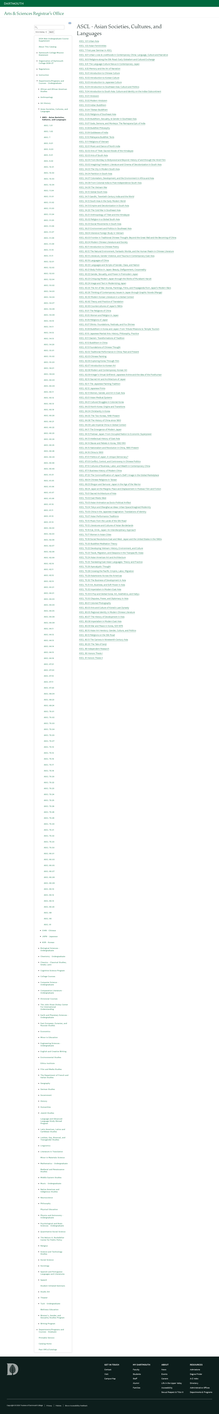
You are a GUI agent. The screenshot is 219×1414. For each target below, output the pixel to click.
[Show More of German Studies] (39, 1089)
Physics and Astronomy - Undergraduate (51, 1216)
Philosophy (45, 1203)
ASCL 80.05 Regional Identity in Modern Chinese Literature (107, 612)
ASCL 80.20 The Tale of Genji (93, 644)
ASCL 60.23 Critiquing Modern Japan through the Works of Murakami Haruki (115, 278)
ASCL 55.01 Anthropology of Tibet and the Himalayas (104, 214)
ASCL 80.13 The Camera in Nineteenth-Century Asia (103, 639)
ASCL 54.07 (49, 303)
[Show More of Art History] (39, 103)
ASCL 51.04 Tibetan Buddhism (93, 109)
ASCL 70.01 (49, 711)
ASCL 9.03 (48, 149)
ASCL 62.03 (49, 534)
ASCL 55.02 (49, 356)
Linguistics (45, 1145)
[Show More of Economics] (39, 1031)
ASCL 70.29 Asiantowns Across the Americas (100, 575)
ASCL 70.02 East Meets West (92, 497)
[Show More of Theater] (39, 1298)
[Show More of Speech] (39, 1280)
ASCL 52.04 (49, 279)
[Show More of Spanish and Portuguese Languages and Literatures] (39, 1272)
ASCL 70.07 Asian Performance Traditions (99, 516)
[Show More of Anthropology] (39, 97)
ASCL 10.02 (49, 173)
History (43, 1101)
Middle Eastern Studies (51, 1177)
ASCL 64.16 (49, 658)
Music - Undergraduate (50, 1183)
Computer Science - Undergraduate (49, 983)
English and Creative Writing (53, 1051)
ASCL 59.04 (49, 374)
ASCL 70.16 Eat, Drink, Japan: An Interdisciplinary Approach (107, 529)
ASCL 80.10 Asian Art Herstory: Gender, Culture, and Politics (107, 630)
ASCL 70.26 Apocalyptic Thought (95, 566)
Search (51, 32)
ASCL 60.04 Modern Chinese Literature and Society (103, 242)
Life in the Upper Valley (171, 1383)
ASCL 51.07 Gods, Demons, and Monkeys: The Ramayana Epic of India (112, 123)
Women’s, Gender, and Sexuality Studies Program (52, 1316)
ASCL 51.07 (49, 232)
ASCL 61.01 (49, 475)
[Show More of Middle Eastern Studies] (39, 1177)
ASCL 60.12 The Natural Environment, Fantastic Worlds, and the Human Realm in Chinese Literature (126, 251)
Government (46, 1095)
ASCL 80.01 (49, 853)
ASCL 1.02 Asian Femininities (92, 45)
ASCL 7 (47, 137)
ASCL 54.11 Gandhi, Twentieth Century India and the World (106, 196)
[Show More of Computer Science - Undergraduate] (39, 982)
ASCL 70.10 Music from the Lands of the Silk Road (102, 520)
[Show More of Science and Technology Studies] (39, 1252)
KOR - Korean (48, 942)
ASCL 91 (47, 924)
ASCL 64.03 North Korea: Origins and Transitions (102, 406)
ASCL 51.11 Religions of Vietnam (94, 141)
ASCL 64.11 (49, 628)
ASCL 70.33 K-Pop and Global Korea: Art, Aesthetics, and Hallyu (109, 593)
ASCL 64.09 (49, 623)
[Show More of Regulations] (37, 69)
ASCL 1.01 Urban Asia (89, 41)
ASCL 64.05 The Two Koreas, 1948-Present (99, 415)
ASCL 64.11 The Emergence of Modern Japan (100, 429)
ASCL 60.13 (49, 403)
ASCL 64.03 (49, 599)
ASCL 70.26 (49, 806)
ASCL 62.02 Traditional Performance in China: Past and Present (109, 351)
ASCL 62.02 (49, 528)
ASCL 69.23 (49, 699)
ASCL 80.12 (49, 895)
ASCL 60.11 (49, 392)
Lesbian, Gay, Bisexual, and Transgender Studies (52, 1138)
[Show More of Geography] (39, 1083)
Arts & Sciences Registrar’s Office (34, 13)
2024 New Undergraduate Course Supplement (54, 39)
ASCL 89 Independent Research (94, 648)
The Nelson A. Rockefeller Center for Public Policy (52, 1238)
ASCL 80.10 (49, 889)
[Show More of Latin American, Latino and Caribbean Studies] (39, 1129)
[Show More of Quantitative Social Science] (39, 1232)
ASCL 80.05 (49, 865)
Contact (107, 1369)
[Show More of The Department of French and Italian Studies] (39, 1075)
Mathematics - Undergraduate (54, 1163)
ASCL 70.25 (49, 800)
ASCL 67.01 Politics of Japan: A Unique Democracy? (103, 456)
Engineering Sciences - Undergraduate (50, 1044)
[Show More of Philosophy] (39, 1203)
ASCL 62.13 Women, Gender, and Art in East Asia (102, 392)
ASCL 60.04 (49, 386)
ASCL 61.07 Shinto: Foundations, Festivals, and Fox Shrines (107, 324)
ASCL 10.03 (49, 179)
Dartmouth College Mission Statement (51, 54)
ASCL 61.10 (49, 504)
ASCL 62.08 (49, 551)
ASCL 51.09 (49, 244)
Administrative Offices (199, 1387)
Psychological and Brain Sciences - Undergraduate (52, 1224)
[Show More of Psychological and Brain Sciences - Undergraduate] (39, 1223)
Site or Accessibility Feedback (76, 1406)
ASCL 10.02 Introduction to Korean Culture (99, 77)
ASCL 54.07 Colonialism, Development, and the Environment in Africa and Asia (116, 178)
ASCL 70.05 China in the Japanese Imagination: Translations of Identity (112, 511)
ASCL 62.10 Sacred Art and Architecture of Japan (102, 379)
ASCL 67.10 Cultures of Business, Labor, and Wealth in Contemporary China (114, 465)
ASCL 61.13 (49, 522)
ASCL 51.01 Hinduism (89, 95)
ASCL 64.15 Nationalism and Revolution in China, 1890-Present (109, 447)
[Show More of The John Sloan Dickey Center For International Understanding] (39, 1005)
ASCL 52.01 (49, 261)
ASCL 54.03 (49, 291)
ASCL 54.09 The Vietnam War (93, 187)
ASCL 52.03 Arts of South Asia (93, 155)
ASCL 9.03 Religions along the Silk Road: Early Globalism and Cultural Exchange (117, 59)
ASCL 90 (48, 918)
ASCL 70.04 (49, 729)
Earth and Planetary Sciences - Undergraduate (54, 1016)
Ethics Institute (47, 1063)
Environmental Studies (50, 1057)
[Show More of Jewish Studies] (39, 1113)
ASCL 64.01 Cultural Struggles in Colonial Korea (101, 402)
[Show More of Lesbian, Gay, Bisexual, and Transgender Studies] (39, 1137)
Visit (106, 1374)
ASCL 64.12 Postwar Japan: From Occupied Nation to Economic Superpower (115, 434)
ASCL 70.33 (49, 842)
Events (164, 1374)
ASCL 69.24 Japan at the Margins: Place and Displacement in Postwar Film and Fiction (120, 488)
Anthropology (46, 97)
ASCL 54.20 (49, 344)
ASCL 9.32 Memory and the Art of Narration (99, 68)
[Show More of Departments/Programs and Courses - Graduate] (37, 1329)
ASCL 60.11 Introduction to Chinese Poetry (99, 246)
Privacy (49, 1406)
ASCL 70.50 (49, 847)
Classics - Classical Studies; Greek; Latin (53, 963)
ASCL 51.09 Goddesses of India (93, 132)
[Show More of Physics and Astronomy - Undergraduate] (39, 1215)
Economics (45, 1031)
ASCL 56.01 (49, 368)
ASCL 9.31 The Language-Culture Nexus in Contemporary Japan (109, 63)
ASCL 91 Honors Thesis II (91, 657)
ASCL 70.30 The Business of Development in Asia (102, 580)
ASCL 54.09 (49, 315)
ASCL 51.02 (49, 202)
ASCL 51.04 (49, 214)
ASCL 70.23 (49, 788)
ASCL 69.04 (49, 694)
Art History (45, 103)
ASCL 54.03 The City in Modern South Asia (99, 169)
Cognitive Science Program (52, 970)
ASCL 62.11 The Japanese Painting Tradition (99, 383)
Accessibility (166, 1387)
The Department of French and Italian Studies (54, 1076)
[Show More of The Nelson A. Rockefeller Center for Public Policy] (39, 1238)
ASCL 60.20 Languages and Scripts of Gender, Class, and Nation (109, 264)
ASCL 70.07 (49, 741)
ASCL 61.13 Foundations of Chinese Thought (99, 347)
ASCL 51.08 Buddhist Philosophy (94, 127)
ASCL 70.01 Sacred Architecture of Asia (97, 493)
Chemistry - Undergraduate (52, 956)
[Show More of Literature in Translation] (39, 1152)
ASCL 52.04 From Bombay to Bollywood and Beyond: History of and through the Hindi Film (122, 159)
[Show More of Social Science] (39, 1260)
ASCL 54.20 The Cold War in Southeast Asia (100, 210)
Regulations (44, 69)
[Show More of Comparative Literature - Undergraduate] (39, 990)
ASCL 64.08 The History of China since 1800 (100, 420)
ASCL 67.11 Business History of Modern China (100, 470)
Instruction (44, 75)
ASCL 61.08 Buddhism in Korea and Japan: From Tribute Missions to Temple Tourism (119, 328)
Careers (164, 1378)
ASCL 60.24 (49, 439)
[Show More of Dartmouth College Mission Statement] (37, 53)
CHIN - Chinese (49, 930)
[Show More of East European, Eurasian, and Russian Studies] (39, 1023)
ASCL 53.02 (49, 285)
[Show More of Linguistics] (39, 1146)
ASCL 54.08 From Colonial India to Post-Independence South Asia (110, 182)
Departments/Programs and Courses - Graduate (51, 1330)
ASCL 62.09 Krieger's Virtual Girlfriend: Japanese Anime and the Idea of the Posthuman (120, 374)
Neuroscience (46, 1197)
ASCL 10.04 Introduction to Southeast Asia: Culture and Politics (109, 86)
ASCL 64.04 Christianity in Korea (94, 411)
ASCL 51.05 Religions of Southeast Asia (97, 114)
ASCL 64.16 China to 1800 (91, 452)
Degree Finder (196, 1374)
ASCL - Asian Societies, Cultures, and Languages (54, 118)
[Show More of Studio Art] (39, 1292)
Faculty (136, 1369)
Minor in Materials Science (52, 1157)
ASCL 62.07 (49, 546)
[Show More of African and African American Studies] (39, 89)
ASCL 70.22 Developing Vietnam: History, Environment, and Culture (111, 548)
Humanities (45, 1107)
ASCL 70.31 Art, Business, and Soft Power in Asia (102, 584)
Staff (135, 1378)
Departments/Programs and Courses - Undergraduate (51, 82)
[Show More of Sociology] (39, 1266)
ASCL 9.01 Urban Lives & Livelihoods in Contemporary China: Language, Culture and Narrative (123, 54)
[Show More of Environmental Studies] (39, 1057)
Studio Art (45, 1292)
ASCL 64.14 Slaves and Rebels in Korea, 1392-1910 (102, 443)
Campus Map (110, 1378)
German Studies (47, 1089)
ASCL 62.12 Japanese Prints (92, 388)
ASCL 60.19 (49, 409)
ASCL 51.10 (49, 250)
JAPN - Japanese (50, 936)
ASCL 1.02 (48, 131)
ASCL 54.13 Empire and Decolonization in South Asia (104, 205)
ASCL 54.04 (49, 297)
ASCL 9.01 (48, 143)
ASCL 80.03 (49, 859)
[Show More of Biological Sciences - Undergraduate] (39, 948)
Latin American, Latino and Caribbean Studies (52, 1130)
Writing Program (47, 1323)
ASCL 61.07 (49, 492)
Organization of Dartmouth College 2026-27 (51, 62)
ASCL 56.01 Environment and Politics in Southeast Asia (105, 228)
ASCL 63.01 (49, 587)
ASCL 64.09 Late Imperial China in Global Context (102, 424)
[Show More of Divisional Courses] (39, 999)
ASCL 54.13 (49, 338)
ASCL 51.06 (49, 226)
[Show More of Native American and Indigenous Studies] (39, 1189)
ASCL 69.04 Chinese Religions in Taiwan (98, 479)
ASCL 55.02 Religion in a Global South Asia (99, 219)
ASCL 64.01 (49, 593)
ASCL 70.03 (49, 723)
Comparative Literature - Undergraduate (51, 991)
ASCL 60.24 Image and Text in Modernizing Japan (102, 283)
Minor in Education (49, 1037)
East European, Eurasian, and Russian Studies (53, 1024)
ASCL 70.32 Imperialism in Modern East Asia (100, 589)
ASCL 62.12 (49, 575)
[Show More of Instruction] (37, 75)
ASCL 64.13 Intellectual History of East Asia (99, 438)
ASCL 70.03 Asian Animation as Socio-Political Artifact (105, 502)
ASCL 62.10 (49, 563)
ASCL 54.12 (49, 332)
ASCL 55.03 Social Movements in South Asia (100, 223)
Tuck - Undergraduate (50, 1303)
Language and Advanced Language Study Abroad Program (51, 1121)
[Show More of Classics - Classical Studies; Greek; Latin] (39, 962)
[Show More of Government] (39, 1095)
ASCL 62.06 (49, 540)
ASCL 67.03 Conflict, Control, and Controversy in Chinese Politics (110, 461)
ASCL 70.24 (49, 794)
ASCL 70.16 (49, 759)
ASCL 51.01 (49, 196)
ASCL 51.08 (49, 238)
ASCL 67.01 (49, 664)
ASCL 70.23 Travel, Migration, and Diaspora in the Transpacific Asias (111, 552)
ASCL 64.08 (49, 617)
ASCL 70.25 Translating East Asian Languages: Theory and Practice (111, 561)
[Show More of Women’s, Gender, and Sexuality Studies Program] (39, 1315)
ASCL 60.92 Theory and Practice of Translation (101, 301)
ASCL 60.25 (49, 445)
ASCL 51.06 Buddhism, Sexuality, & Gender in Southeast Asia (108, 118)
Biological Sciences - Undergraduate (50, 949)
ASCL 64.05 (49, 611)
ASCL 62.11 (48, 569)
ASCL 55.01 (49, 350)
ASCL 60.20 (49, 415)
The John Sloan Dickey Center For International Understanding (54, 1006)
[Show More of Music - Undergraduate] (39, 1183)
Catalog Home (45, 1344)
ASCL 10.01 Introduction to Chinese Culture (99, 73)
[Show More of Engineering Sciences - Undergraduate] (39, 1043)
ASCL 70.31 (49, 830)
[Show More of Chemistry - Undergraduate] (39, 956)
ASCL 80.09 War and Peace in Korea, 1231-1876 (101, 625)
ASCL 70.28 (49, 812)
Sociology (44, 1266)
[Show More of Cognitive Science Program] (39, 971)
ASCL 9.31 (48, 155)
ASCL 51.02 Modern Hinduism (93, 100)
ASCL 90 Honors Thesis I (91, 653)
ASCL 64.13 (49, 640)
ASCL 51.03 (49, 208)
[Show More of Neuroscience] (39, 1198)
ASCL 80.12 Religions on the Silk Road (97, 635)
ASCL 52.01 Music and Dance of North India (99, 146)
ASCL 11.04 (49, 190)
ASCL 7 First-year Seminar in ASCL (95, 50)
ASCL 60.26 (49, 451)
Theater (44, 1297)
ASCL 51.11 (48, 256)
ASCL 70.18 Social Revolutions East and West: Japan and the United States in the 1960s (120, 539)
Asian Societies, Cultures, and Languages (54, 110)
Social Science (47, 1260)
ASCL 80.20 (49, 907)
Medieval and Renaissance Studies (52, 1170)
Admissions (195, 1369)
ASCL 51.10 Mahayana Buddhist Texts (96, 137)
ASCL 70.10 (49, 747)
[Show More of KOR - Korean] (40, 942)
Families (136, 1387)
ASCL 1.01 (48, 125)
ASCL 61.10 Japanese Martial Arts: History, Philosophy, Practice (109, 333)
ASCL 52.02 (49, 267)
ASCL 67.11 (48, 682)
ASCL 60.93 (49, 469)
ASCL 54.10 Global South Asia (93, 191)
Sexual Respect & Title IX (172, 1392)
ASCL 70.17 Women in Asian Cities (95, 534)
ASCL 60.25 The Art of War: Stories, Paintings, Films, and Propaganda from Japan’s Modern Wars (125, 287)
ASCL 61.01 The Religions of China (95, 310)
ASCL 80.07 (49, 871)
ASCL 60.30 (49, 457)
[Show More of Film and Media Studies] (39, 1069)
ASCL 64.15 (49, 652)
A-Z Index (194, 1378)
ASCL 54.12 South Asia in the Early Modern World (102, 201)
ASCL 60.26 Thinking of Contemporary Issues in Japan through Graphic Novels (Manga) (120, 292)
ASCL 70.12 (49, 753)
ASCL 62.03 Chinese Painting (92, 356)
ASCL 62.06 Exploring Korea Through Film (99, 360)
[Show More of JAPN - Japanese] (40, 936)
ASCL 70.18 (49, 771)
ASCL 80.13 (49, 901)
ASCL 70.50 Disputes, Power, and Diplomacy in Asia (103, 598)
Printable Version (47, 1338)
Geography (45, 1083)
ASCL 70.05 (49, 735)
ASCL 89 (48, 912)
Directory (194, 1383)
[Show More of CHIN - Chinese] (40, 930)
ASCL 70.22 (49, 782)
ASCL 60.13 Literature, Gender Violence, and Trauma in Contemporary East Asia (116, 255)
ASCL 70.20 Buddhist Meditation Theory (98, 543)
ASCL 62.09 (49, 557)
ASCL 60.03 (49, 380)
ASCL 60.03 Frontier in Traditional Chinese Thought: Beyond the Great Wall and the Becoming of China (127, 237)
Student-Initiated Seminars (52, 1286)
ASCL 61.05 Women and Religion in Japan (99, 315)
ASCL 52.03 (49, 273)
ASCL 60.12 (49, 398)
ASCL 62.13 (49, 581)
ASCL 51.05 (49, 220)
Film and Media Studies (51, 1069)
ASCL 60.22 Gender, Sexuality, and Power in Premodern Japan (108, 274)
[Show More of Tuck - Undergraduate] (39, 1304)
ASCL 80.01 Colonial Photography (95, 603)
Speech (43, 1280)
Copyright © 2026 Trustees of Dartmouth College (25, 1405)
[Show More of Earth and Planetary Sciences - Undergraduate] (39, 1015)
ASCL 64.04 (49, 605)
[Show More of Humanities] (39, 1107)
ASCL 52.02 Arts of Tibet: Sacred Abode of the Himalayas (106, 150)
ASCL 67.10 (49, 676)
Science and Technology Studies (51, 1253)
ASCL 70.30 (49, 824)
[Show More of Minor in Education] (39, 1037)
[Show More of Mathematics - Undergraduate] (39, 1163)
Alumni (136, 1383)
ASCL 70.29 (49, 818)
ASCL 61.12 (48, 516)
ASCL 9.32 (48, 161)
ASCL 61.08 (49, 498)
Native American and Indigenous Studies (49, 1190)
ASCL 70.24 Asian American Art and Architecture (102, 557)
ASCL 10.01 (49, 167)
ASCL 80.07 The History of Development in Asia (101, 616)
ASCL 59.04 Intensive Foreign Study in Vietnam (101, 232)
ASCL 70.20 (49, 776)
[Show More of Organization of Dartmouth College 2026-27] (37, 61)
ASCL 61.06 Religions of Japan (93, 319)
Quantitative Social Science (52, 1231)
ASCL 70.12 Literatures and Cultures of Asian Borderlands (106, 525)
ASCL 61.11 (48, 510)
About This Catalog (47, 47)
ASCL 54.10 (49, 321)
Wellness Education (49, 1309)
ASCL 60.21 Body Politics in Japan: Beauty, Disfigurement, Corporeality (112, 269)
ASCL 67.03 (49, 670)
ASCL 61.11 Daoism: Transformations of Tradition (101, 338)
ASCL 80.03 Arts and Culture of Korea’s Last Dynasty (104, 607)
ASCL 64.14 (49, 646)
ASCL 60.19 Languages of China (94, 260)
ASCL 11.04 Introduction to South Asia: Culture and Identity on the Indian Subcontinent (120, 91)
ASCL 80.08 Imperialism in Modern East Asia (100, 621)
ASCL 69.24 (49, 705)
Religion (44, 1246)
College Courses (47, 976)
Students (137, 1374)
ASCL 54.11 (49, 326)
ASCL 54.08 (49, 309)
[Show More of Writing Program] (39, 1324)
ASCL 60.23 (49, 433)
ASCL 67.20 (49, 688)
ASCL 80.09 (49, 883)
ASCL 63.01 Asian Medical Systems (95, 397)
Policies (58, 1406)
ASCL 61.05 (49, 480)
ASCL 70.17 (49, 765)
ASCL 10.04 (49, 185)
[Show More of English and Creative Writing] (39, 1051)
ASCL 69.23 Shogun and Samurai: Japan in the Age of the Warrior (110, 484)
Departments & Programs (201, 1392)
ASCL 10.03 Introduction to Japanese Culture (100, 82)
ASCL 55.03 (49, 362)
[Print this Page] (70, 23)
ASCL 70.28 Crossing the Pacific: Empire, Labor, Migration (106, 571)
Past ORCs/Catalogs (48, 1349)
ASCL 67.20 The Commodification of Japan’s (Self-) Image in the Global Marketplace (119, 475)
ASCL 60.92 (49, 463)
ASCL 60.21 (49, 421)
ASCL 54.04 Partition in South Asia (95, 173)
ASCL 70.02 (49, 717)
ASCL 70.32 (49, 836)
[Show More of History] (39, 1101)
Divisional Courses (49, 999)
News (163, 1369)
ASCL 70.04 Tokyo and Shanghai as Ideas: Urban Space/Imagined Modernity (115, 507)
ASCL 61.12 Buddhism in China (93, 342)
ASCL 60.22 (49, 427)
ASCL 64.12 (49, 634)
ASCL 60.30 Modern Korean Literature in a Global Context (106, 296)
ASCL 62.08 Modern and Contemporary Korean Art (103, 370)
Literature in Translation (51, 1151)
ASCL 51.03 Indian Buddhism (92, 105)
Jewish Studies (47, 1113)
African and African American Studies (53, 90)
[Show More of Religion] (39, 1246)
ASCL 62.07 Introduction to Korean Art (97, 365)
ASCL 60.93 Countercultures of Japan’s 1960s (100, 306)
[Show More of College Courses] (39, 976)
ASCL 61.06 (49, 486)
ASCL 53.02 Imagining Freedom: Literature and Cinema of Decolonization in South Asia (120, 164)
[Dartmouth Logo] (13, 3)
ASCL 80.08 (49, 877)
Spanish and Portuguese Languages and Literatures (52, 1273)
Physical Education (49, 1209)
